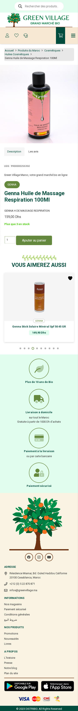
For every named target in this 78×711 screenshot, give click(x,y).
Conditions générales (17, 614)
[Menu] (73, 35)
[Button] (7, 35)
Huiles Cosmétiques (17, 54)
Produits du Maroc (29, 50)
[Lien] (39, 20)
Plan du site (11, 673)
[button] (72, 70)
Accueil (9, 50)
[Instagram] (39, 557)
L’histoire (9, 657)
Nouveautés (11, 638)
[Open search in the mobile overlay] (39, 6)
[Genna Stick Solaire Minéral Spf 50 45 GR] (39, 297)
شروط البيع (10, 619)
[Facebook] (29, 557)
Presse (8, 662)
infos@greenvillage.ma (23, 590)
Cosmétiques (52, 50)
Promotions (11, 633)
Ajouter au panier (34, 240)
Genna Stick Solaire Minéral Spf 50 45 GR (39, 326)
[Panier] (60, 35)
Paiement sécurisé (15, 609)
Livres (7, 643)
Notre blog (10, 668)
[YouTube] (49, 557)
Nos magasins (13, 604)
